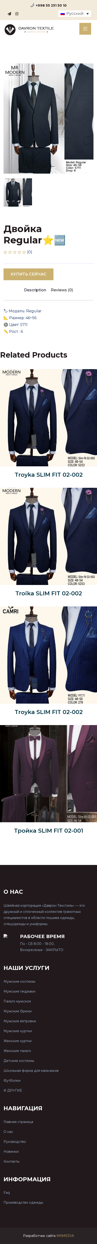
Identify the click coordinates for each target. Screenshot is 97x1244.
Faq (7, 1192)
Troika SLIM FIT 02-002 (48, 593)
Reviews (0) (62, 290)
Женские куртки (18, 1041)
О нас (8, 1132)
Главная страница (18, 1122)
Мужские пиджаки (19, 991)
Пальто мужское (17, 1001)
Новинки (11, 1151)
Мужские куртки (18, 1031)
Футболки (12, 1080)
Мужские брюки (18, 1011)
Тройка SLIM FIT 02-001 (48, 830)
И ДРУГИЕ (13, 1090)
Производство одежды (23, 1202)
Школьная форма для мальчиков (31, 1071)
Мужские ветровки (20, 1021)
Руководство (15, 1142)
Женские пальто (17, 1051)
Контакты (12, 1161)
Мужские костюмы (19, 981)
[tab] (18, 192)
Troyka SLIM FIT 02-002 (49, 474)
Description (35, 290)
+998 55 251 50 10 (51, 5)
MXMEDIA (65, 1236)
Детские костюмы (19, 1061)
